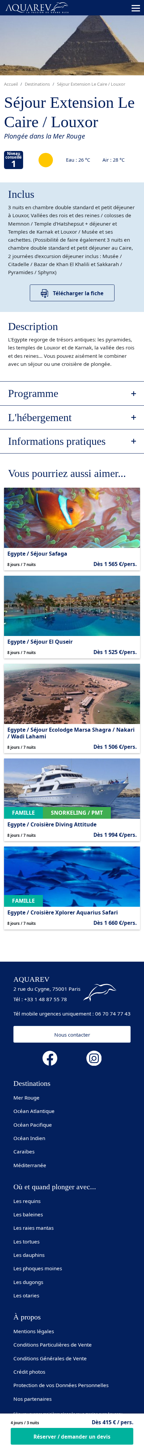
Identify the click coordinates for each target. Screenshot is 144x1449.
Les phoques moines (37, 1268)
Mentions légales (33, 1331)
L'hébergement (40, 417)
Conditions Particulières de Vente (52, 1344)
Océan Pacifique (32, 1124)
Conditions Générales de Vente (50, 1358)
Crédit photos (29, 1371)
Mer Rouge (26, 1097)
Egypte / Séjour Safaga (37, 553)
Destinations (37, 84)
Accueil (11, 84)
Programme (33, 393)
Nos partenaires (32, 1398)
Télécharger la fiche (77, 293)
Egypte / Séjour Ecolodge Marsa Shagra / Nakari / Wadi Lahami (71, 733)
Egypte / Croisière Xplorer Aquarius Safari (62, 912)
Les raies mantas (33, 1227)
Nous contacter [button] (72, 1034)
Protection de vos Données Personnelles (61, 1385)
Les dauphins (29, 1255)
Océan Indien (29, 1138)
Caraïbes (23, 1151)
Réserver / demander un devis (72, 1436)
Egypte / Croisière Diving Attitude (51, 824)
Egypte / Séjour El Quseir (40, 641)
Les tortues (26, 1241)
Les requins (27, 1201)
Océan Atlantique (34, 1111)
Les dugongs (28, 1282)
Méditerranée (29, 1165)
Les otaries (26, 1295)
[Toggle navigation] (136, 8)
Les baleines (28, 1214)
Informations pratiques (56, 441)
